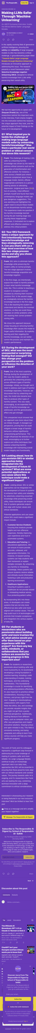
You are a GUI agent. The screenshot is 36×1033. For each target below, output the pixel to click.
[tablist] (10, 895)
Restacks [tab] (15, 895)
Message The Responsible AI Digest (19, 817)
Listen (32, 34)
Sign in (32, 3)
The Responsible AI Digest (14, 33)
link (31, 188)
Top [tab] (4, 920)
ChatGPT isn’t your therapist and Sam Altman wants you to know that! (13, 949)
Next (29, 881)
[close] (30, 966)
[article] (18, 934)
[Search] (32, 920)
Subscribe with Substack (19, 1007)
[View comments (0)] (8, 40)
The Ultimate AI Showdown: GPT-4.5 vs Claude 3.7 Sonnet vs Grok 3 (13, 928)
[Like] (4, 40)
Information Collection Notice (21, 864)
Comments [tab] (6, 895)
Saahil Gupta (13, 940)
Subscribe (24, 3)
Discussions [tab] (17, 920)
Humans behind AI (8, 9)
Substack (8, 1029)
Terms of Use (28, 862)
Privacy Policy (24, 1015)
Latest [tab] (9, 920)
